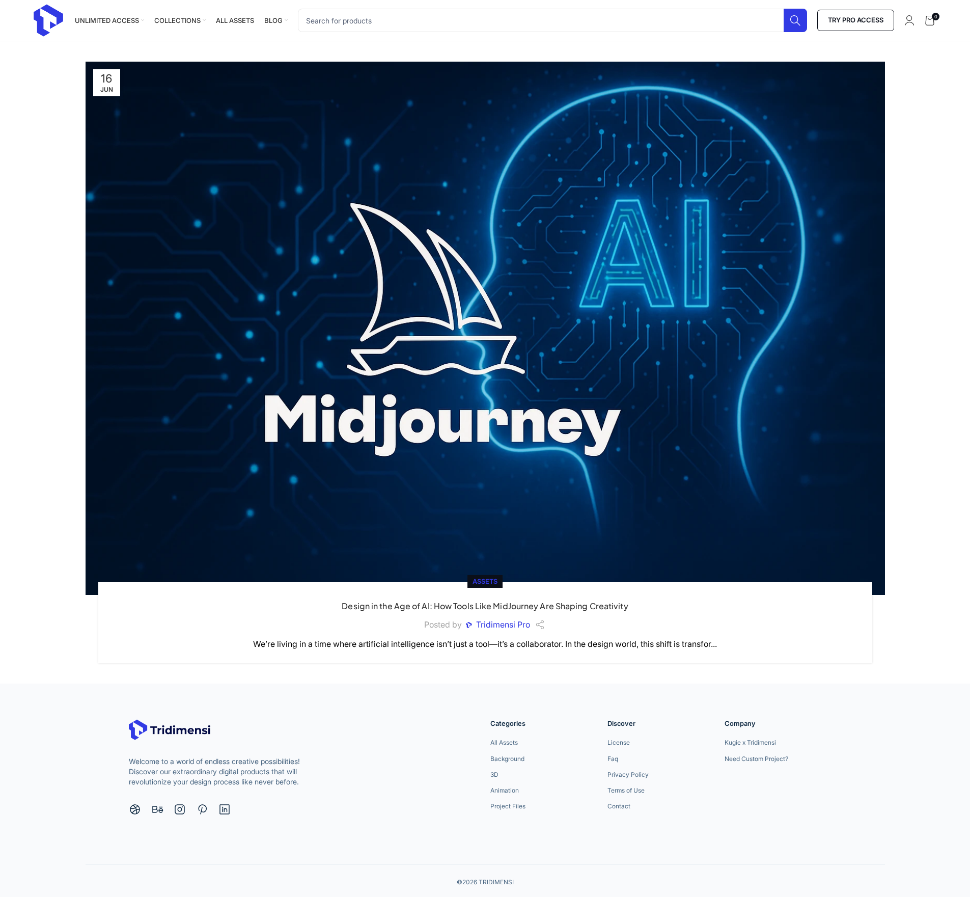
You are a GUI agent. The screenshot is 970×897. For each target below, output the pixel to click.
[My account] (909, 20)
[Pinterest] (202, 809)
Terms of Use (626, 790)
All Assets (504, 742)
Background (507, 759)
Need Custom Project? (756, 759)
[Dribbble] (135, 809)
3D (494, 774)
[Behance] (157, 809)
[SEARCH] (795, 20)
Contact (618, 806)
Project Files (507, 806)
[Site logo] (48, 19)
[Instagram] (180, 809)
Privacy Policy (628, 774)
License (618, 742)
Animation (504, 790)
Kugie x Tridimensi (750, 742)
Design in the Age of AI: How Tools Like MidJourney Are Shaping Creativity (485, 606)
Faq (612, 759)
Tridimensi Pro (503, 624)
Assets (485, 581)
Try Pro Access (855, 20)
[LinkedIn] (224, 809)
